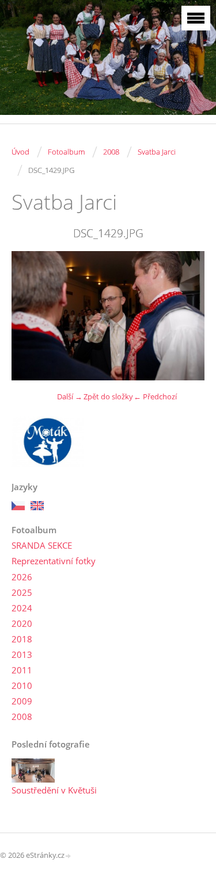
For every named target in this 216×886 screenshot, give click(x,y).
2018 (22, 639)
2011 (22, 670)
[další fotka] (186, 315)
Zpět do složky (108, 396)
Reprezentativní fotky (54, 561)
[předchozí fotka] (30, 315)
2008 (111, 152)
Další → (69, 396)
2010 (22, 685)
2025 (22, 592)
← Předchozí (155, 396)
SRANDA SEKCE (42, 545)
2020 (22, 623)
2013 (22, 654)
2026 (22, 577)
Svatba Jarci (157, 152)
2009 (22, 701)
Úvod (20, 152)
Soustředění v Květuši (54, 790)
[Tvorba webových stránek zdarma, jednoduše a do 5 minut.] (69, 856)
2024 (22, 608)
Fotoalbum (66, 152)
